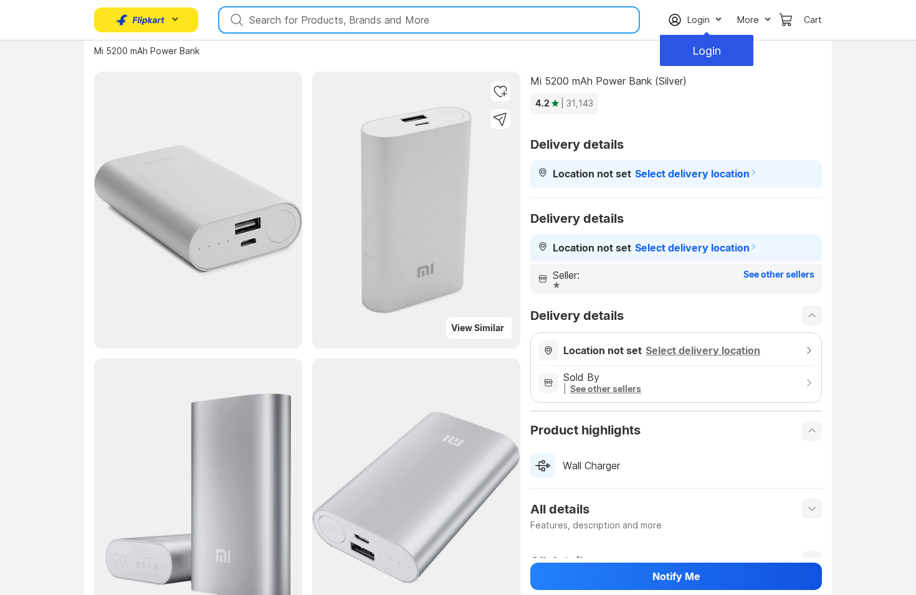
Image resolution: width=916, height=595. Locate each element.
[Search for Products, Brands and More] (235, 19)
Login (706, 50)
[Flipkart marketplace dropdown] (140, 19)
